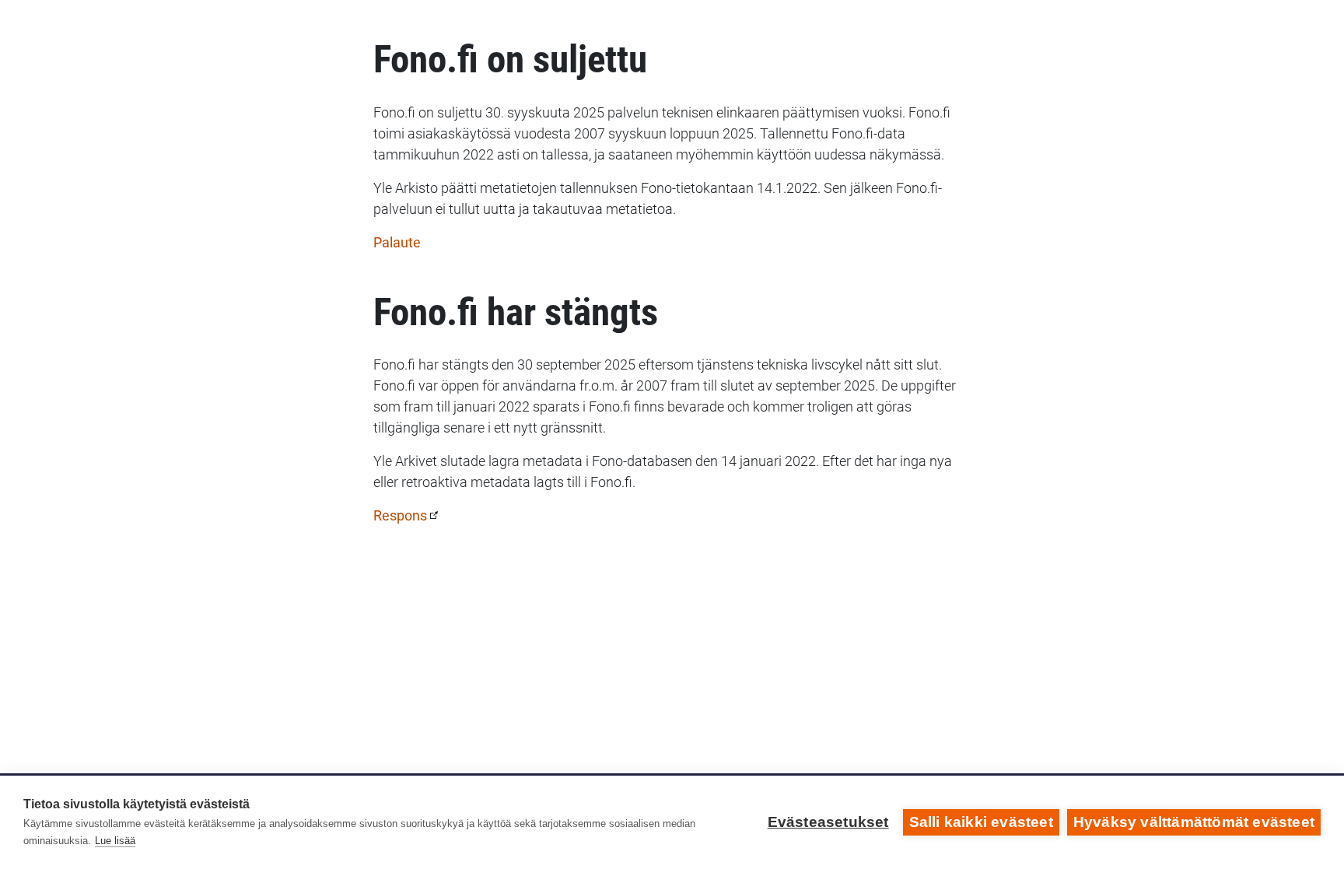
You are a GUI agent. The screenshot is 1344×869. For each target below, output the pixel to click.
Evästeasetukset (828, 822)
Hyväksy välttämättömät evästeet (1193, 822)
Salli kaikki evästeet (981, 822)
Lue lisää (115, 840)
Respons (400, 515)
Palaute (397, 242)
